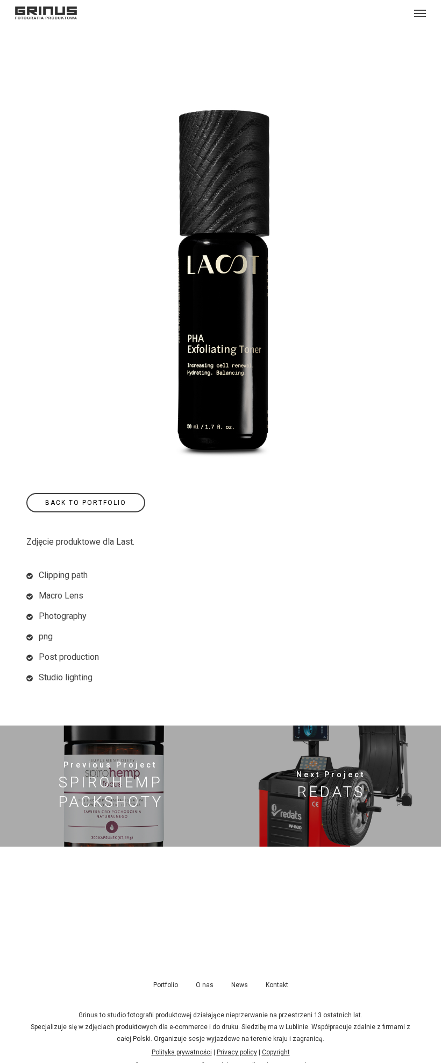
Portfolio (165, 985)
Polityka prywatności (182, 1052)
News (239, 985)
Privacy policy (237, 1052)
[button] (420, 13)
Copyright (276, 1052)
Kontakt (277, 985)
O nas (205, 985)
